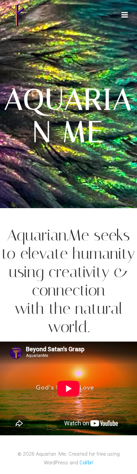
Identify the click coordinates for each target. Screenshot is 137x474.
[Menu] (124, 15)
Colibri (86, 462)
